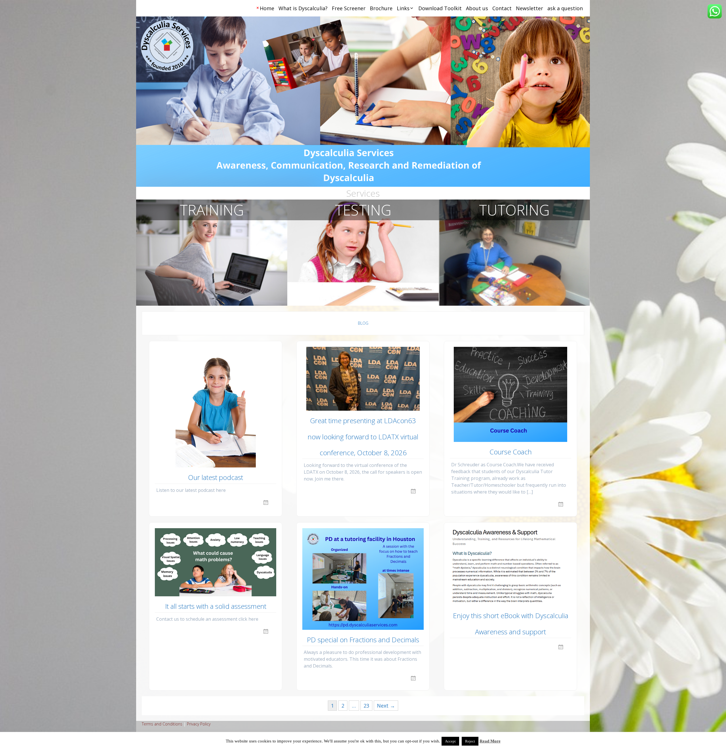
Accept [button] (450, 741)
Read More (490, 741)
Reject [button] (470, 741)
